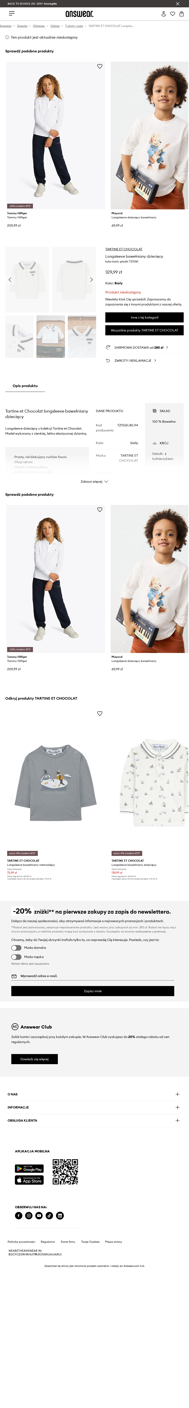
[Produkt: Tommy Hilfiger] (55, 135)
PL (36, 1254)
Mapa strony (113, 1241)
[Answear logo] (79, 14)
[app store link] (29, 1179)
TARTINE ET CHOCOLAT (123, 249)
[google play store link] (29, 1168)
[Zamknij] (177, 3)
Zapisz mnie (93, 991)
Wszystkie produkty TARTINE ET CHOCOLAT (144, 330)
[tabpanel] (94, 439)
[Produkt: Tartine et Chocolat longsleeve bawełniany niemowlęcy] (55, 783)
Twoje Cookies (90, 1241)
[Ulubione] (172, 14)
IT (33, 1254)
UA (50, 1254)
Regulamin (48, 1241)
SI (43, 1254)
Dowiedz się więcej (35, 1059)
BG (11, 1254)
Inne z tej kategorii (144, 317)
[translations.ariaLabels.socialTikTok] (49, 1215)
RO (40, 1254)
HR (26, 1254)
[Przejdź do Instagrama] (28, 1216)
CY (15, 1254)
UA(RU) (57, 1254)
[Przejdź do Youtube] (39, 1216)
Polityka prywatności (21, 1241)
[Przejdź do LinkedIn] (60, 1215)
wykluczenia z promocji (150, 931)
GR (22, 1254)
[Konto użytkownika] (163, 14)
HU (30, 1254)
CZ (18, 1254)
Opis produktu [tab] (25, 385)
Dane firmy (68, 1241)
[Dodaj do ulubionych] (99, 66)
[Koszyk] (181, 14)
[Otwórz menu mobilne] (11, 14)
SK (46, 1254)
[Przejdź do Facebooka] (18, 1216)
